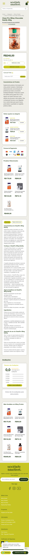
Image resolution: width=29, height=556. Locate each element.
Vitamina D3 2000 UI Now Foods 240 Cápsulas (15, 138)
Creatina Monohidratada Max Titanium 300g (20, 192)
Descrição (7, 222)
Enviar (23, 76)
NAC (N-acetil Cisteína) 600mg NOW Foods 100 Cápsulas (15, 120)
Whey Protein (17, 14)
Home (3, 14)
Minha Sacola (4, 498)
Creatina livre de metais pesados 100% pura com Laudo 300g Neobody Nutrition (15, 129)
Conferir (22, 122)
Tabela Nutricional (16, 222)
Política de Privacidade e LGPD (8, 522)
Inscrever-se (24, 479)
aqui (7, 547)
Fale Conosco (4, 532)
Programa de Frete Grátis (6, 512)
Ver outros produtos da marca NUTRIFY (11, 22)
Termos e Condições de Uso (7, 520)
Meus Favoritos (4, 502)
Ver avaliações (12, 24)
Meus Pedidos (4, 500)
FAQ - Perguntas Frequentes (7, 534)
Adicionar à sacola (14, 67)
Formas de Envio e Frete (6, 524)
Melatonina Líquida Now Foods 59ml (20, 453)
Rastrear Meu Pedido (6, 504)
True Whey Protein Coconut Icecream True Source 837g (9, 210)
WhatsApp (7, 552)
